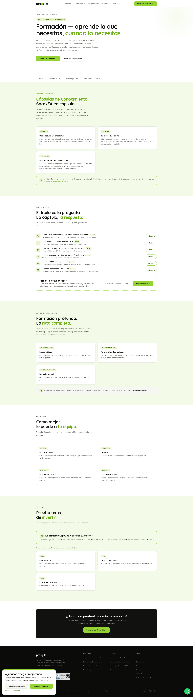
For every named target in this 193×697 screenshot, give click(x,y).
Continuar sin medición (17, 686)
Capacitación (140, 662)
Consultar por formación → (96, 630)
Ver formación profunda (73, 59)
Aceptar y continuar (41, 686)
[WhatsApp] (187, 691)
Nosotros (139, 658)
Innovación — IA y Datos (91, 666)
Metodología (87, 670)
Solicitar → (151, 236)
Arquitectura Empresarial (92, 658)
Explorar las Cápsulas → (48, 59)
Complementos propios (118, 670)
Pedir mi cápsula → (143, 283)
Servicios (45, 14)
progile (42, 3)
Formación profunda (72, 79)
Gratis (98, 79)
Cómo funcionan (54, 79)
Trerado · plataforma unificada (120, 662)
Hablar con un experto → (145, 3)
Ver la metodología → (60, 181)
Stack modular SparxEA (118, 658)
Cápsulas (41, 79)
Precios (138, 666)
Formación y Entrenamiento (92, 662)
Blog (137, 670)
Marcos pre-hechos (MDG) (119, 666)
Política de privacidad (12, 691)
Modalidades (87, 79)
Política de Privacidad (143, 678)
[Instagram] (150, 691)
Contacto (139, 674)
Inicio (38, 14)
